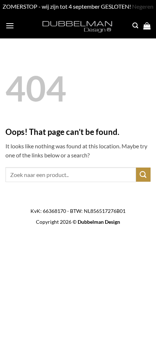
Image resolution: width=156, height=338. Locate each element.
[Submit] (143, 175)
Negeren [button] (142, 6)
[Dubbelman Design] (78, 25)
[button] (9, 25)
